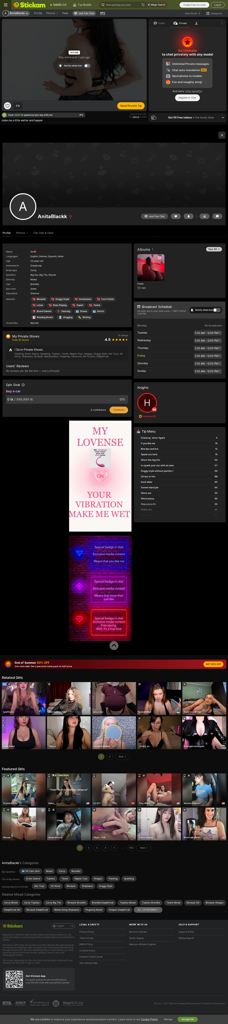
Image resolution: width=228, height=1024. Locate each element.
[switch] (217, 310)
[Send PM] (217, 216)
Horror (100, 311)
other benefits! (193, 91)
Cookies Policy (87, 950)
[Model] (222, 135)
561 (144, 288)
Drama (83, 311)
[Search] (143, 4)
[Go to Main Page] (29, 5)
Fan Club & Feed (43, 233)
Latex (40, 305)
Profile (38, 13)
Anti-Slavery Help (88, 963)
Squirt (80, 305)
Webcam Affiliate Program (142, 944)
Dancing (65, 311)
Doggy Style (62, 299)
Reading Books (45, 317)
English (60, 926)
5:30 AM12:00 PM (206, 333)
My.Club (34, 323)
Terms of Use (86, 938)
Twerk (96, 305)
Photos (52, 13)
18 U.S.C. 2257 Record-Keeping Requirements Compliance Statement (189, 1003)
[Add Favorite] (7, 105)
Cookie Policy (149, 1019)
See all (212, 249)
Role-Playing (60, 305)
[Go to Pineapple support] (56, 1003)
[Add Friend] (204, 216)
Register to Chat (187, 97)
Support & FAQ (186, 932)
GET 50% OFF (213, 664)
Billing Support (186, 938)
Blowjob (41, 299)
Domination (85, 299)
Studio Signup (136, 938)
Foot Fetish (107, 299)
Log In (217, 5)
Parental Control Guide (91, 957)
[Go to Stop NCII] (73, 1003)
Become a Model (138, 932)
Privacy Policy (86, 932)
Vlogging (67, 317)
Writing (86, 317)
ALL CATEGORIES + (148, 909)
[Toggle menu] (5, 5)
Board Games (44, 311)
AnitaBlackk (10, 863)
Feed (65, 13)
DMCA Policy (86, 944)
